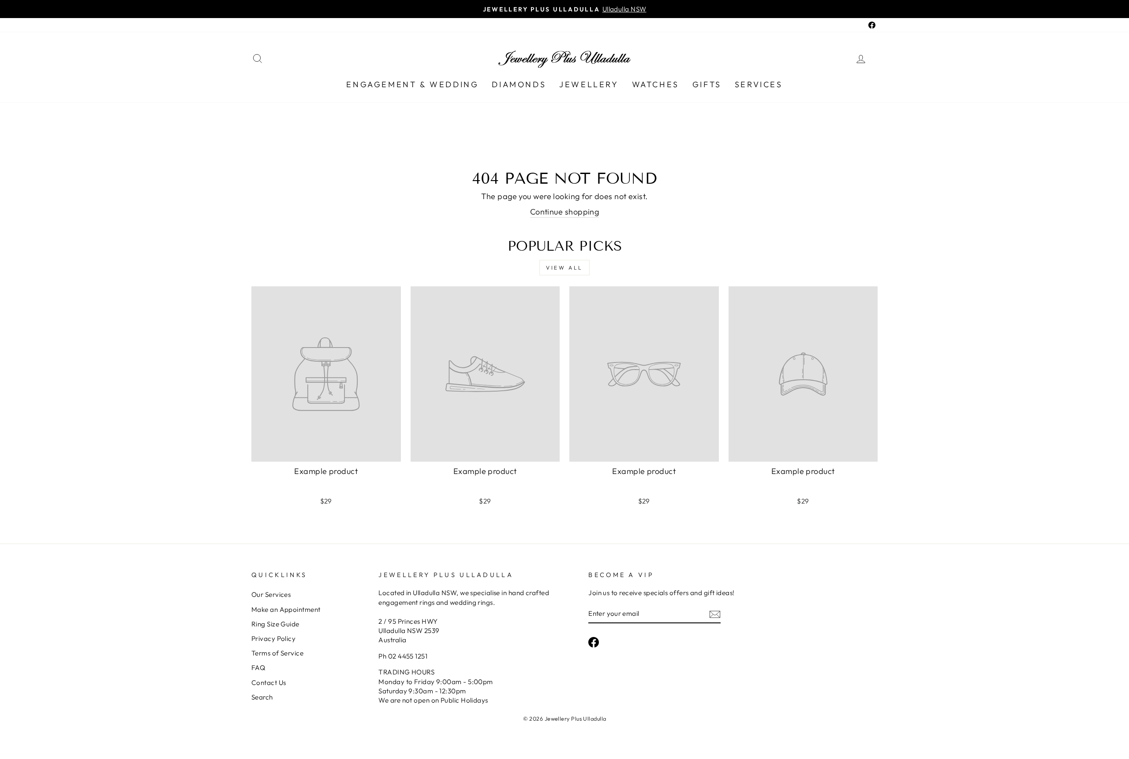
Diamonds (519, 84)
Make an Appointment (286, 609)
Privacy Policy (273, 638)
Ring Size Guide (275, 624)
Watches (655, 84)
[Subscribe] (715, 614)
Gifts (707, 84)
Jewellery (588, 84)
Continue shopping (564, 212)
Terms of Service (277, 653)
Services (759, 84)
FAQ (258, 667)
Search (262, 697)
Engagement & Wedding (412, 84)
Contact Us (268, 682)
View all (564, 267)
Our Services (271, 594)
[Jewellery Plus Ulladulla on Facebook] (593, 642)
